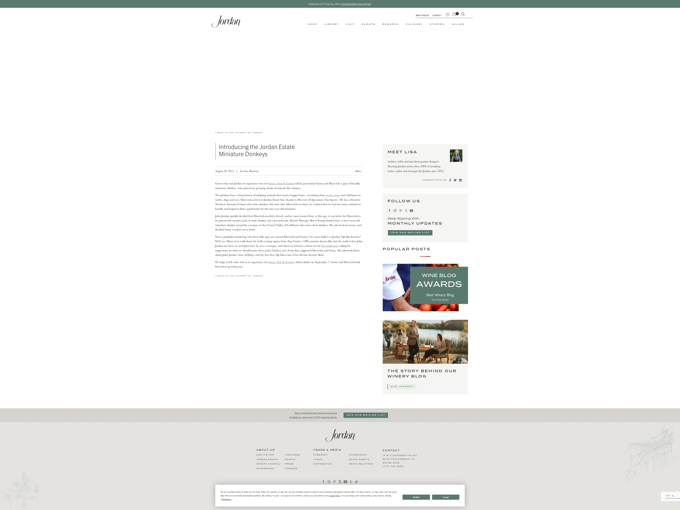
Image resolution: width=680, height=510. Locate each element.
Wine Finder (422, 15)
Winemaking (265, 468)
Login (447, 14)
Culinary (414, 24)
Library (331, 24)
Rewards (390, 24)
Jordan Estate (267, 459)
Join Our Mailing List (410, 232)
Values (458, 24)
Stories (437, 24)
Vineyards (292, 455)
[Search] (463, 14)
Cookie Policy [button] (334, 495)
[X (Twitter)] (406, 210)
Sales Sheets (359, 459)
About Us (265, 450)
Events (369, 24)
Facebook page (330, 246)
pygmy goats (333, 195)
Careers (291, 468)
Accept (446, 497)
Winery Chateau (268, 464)
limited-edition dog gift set (356, 3)
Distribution (322, 464)
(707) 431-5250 (393, 466)
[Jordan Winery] (226, 21)
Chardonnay (358, 455)
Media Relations (361, 464)
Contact (436, 15)
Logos (318, 459)
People (290, 459)
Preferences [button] (226, 499)
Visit (350, 24)
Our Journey (402, 386)
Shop (312, 24)
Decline (416, 497)
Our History (265, 455)
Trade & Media (327, 450)
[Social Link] (450, 180)
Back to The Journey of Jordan (239, 133)
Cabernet (320, 455)
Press (289, 464)
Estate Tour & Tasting (281, 183)
